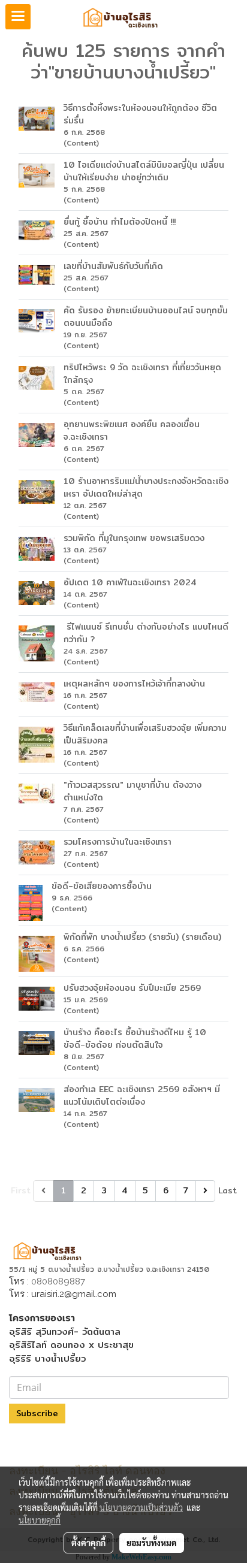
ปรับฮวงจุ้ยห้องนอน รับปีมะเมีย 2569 (132, 987)
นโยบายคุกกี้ (40, 1519)
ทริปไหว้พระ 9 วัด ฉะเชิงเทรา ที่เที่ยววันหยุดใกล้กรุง (142, 373)
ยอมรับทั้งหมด (151, 1542)
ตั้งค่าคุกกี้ (88, 1542)
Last (227, 1190)
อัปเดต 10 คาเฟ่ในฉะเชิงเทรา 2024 (130, 582)
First (21, 1190)
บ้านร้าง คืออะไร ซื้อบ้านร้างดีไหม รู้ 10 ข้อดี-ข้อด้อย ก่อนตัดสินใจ (135, 1038)
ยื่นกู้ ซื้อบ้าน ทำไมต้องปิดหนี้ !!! (120, 221)
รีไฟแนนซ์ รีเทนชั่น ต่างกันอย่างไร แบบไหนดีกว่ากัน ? (146, 633)
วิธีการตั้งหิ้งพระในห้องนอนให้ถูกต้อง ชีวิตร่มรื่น (140, 114)
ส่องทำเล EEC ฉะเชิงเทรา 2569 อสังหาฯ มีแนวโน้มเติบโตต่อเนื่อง (142, 1095)
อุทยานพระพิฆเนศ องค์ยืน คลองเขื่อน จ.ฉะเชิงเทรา (132, 430)
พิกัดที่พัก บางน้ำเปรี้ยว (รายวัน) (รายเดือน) (142, 937)
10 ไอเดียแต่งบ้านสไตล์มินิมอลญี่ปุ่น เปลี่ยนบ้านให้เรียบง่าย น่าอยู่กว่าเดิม (144, 171)
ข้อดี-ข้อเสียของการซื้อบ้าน (102, 886)
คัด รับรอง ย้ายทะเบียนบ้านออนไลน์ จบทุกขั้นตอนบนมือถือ (146, 316)
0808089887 (58, 1281)
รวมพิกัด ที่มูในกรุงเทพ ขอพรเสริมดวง (134, 538)
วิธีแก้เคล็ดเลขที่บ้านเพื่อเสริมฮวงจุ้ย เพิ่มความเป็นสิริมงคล (145, 734)
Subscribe (37, 1413)
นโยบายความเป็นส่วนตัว (141, 1507)
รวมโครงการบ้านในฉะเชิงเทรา (117, 841)
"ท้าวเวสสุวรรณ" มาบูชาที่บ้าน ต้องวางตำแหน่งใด (132, 791)
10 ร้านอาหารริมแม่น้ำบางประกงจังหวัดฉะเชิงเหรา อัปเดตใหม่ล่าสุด (146, 487)
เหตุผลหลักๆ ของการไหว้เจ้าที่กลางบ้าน (134, 683)
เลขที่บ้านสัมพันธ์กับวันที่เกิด (113, 266)
